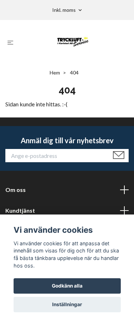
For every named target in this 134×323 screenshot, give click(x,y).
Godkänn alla (67, 286)
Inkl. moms (64, 10)
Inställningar (67, 304)
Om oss (15, 189)
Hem (55, 72)
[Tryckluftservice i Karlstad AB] (72, 42)
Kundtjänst (20, 210)
